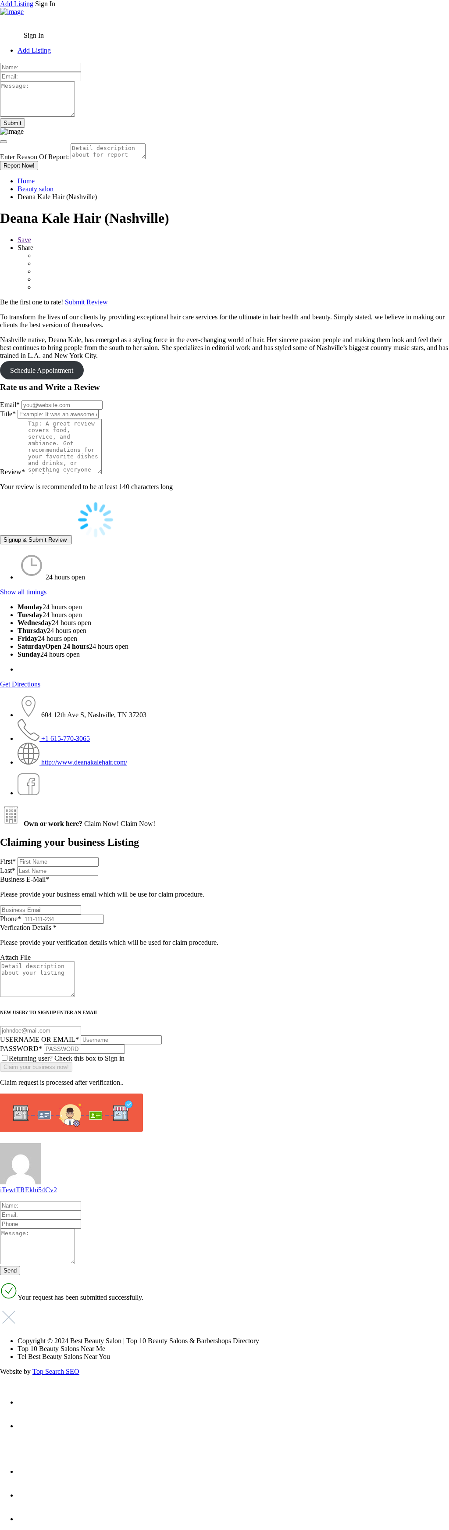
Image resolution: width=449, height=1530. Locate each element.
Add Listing (16, 3)
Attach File (15, 957)
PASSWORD (21, 1048)
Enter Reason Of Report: (34, 157)
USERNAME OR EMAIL (39, 1039)
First (8, 861)
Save (24, 239)
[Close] (3, 141)
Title (8, 414)
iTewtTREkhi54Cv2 (28, 1190)
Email (10, 404)
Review (12, 471)
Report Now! (19, 165)
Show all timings (23, 592)
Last (7, 870)
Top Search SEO (55, 1371)
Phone (10, 918)
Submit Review (86, 302)
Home (26, 181)
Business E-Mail (102, 887)
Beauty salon (35, 189)
